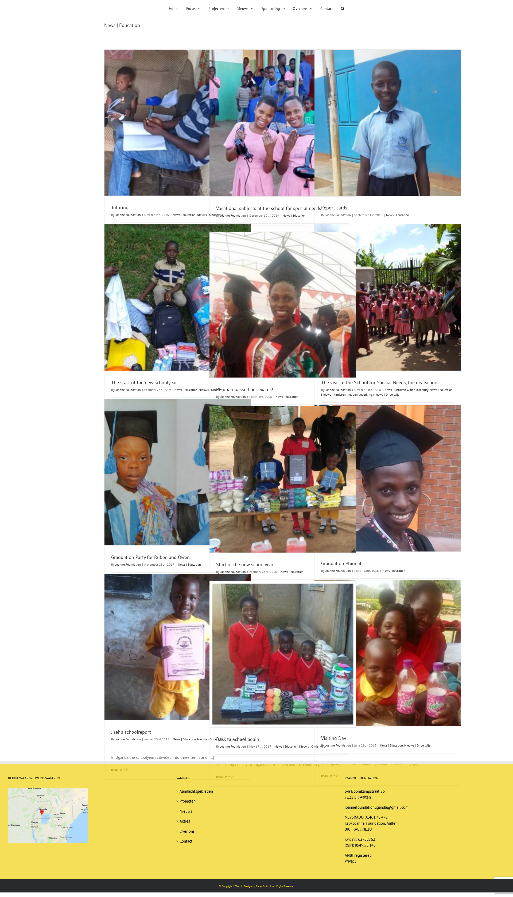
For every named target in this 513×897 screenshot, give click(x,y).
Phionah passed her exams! (244, 389)
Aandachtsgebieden (196, 791)
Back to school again (237, 739)
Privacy (350, 861)
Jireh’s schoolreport (131, 732)
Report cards (334, 208)
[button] (334, 8)
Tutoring (120, 207)
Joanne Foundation (128, 215)
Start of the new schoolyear (244, 564)
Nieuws (186, 811)
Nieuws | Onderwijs (386, 394)
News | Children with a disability (406, 390)
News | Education (184, 215)
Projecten (188, 801)
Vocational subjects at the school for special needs (268, 208)
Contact (186, 841)
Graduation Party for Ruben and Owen (150, 557)
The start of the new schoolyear (144, 382)
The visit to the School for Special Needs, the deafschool (380, 382)
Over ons (187, 831)
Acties (185, 821)
